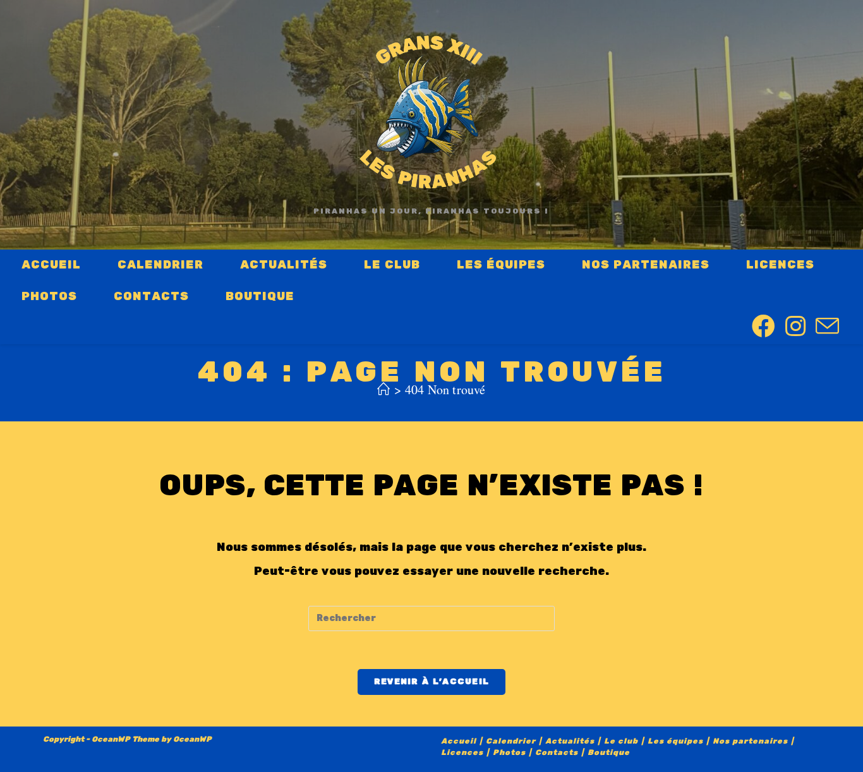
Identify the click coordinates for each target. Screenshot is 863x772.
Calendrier (511, 741)
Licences (462, 752)
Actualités (569, 741)
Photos (509, 752)
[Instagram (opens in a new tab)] (795, 327)
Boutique (609, 752)
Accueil (458, 741)
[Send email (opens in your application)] (827, 328)
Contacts (556, 752)
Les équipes (675, 741)
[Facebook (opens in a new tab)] (763, 327)
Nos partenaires (750, 741)
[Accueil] (383, 389)
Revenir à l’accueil (432, 682)
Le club (621, 741)
